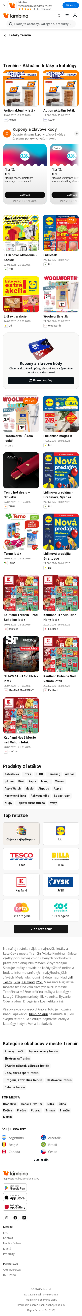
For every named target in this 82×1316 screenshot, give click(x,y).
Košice (7, 1110)
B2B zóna (9, 1275)
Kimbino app (38, 1014)
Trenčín (65, 1110)
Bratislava (10, 1104)
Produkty (9, 1254)
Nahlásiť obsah (12, 1243)
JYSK (39, 982)
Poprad (36, 1110)
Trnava (50, 1110)
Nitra (50, 1104)
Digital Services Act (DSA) (41, 1310)
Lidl (70, 977)
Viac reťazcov (41, 929)
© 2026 (41, 1289)
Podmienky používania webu (41, 1299)
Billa (17, 982)
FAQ (6, 1233)
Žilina (62, 1104)
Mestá (7, 1249)
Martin (7, 1116)
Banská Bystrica (32, 1104)
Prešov (21, 1110)
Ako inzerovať (12, 1269)
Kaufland (28, 982)
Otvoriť (71, 5)
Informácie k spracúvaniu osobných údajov (41, 1305)
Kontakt (8, 1238)
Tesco (7, 982)
